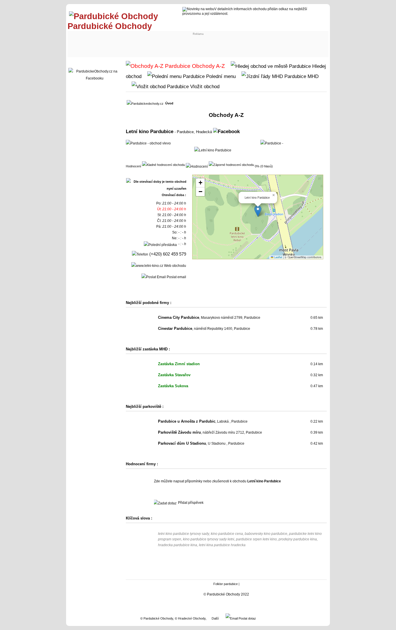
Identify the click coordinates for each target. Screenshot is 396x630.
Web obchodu (174, 266)
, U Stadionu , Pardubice (201, 443)
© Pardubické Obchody (156, 618)
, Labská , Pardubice (203, 421)
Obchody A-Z (207, 66)
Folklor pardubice (225, 584)
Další (215, 618)
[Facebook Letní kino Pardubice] (226, 131)
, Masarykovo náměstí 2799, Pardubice (209, 318)
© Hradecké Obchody (190, 618)
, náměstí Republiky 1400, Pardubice (204, 329)
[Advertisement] (117, 42)
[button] (257, 211)
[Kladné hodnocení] (163, 164)
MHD (312, 76)
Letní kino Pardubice (149, 131)
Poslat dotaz (247, 618)
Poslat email (176, 277)
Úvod (169, 103)
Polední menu (220, 76)
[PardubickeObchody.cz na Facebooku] (94, 78)
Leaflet (277, 257)
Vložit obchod (204, 86)
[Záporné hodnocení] (231, 164)
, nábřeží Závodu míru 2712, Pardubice (210, 432)
